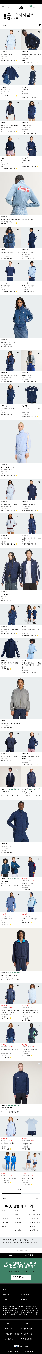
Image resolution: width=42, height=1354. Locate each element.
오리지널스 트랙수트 (34, 1219)
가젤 (3, 1214)
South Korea (24, 1346)
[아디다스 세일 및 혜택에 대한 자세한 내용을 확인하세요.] (21, 2)
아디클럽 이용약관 (26, 1334)
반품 (22, 1289)
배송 (4, 1289)
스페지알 (5, 1218)
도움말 (5, 1299)
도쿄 (3, 1230)
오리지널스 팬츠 (34, 1226)
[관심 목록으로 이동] (7, 7)
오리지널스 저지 (34, 1214)
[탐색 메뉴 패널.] (3, 7)
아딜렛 (17, 1218)
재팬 (16, 1210)
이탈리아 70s (19, 1222)
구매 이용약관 (25, 1294)
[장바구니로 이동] (39, 7)
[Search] (34, 7)
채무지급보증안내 (26, 1339)
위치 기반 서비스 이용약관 (11, 1334)
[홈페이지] (21, 8)
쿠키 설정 (6, 1323)
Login (11, 1255)
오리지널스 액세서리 (34, 1230)
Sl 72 (16, 1226)
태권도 (4, 1226)
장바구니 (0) (29, 1255)
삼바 (3, 1210)
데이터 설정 (24, 1323)
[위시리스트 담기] (17, 32)
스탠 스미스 (19, 1214)
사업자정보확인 (8, 1339)
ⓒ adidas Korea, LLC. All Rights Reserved (21, 1351)
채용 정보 (24, 1299)
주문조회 (6, 1294)
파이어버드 (19, 1230)
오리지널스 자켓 (34, 1222)
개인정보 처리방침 (26, 1329)
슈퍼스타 (5, 1222)
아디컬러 (32, 1210)
